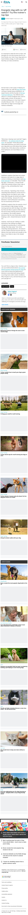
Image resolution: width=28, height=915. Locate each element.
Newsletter (24, 49)
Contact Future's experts (7, 885)
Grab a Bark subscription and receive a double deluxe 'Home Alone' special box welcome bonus (14, 834)
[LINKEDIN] (9, 295)
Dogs (3, 6)
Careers (3, 897)
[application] (14, 163)
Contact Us (4, 900)
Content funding (5, 903)
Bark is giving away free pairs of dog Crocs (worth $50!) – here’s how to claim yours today (14, 842)
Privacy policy (5, 888)
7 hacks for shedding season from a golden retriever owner (13, 862)
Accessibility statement (7, 894)
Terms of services (17, 253)
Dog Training (8, 6)
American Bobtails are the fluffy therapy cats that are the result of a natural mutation (14, 855)
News (3, 18)
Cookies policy (5, 891)
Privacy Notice (19, 254)
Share (5, 49)
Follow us (16, 49)
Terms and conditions (7, 882)
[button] (2, 2)
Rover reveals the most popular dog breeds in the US (13, 848)
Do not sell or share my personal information (12, 906)
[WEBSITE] (11, 295)
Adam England (10, 18)
